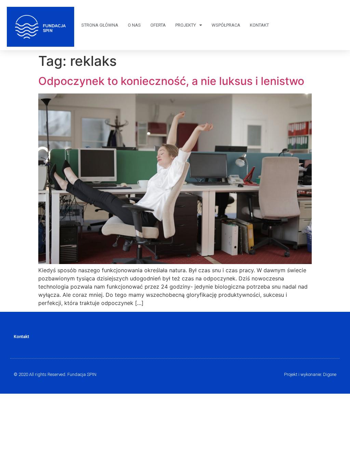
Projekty (185, 25)
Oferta (158, 25)
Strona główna (99, 25)
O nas (134, 25)
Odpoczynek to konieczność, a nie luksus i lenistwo (171, 81)
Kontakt (259, 25)
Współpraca (226, 25)
